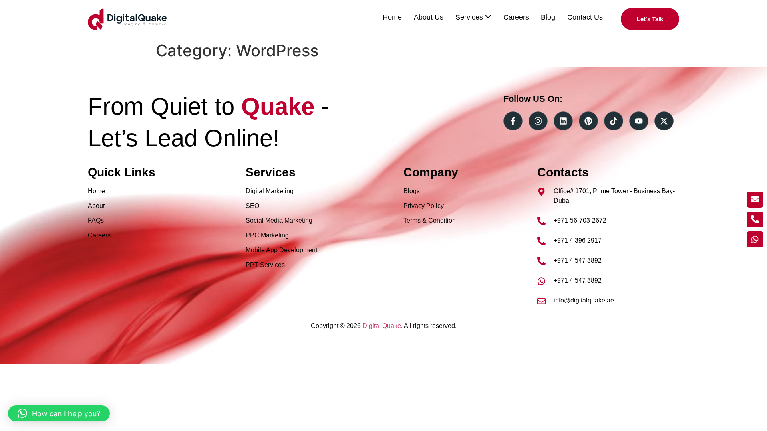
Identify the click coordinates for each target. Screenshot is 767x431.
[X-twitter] (664, 120)
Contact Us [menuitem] (585, 17)
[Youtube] (638, 120)
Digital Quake (381, 325)
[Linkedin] (563, 120)
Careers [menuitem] (516, 17)
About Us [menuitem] (428, 17)
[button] (59, 413)
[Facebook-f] (513, 120)
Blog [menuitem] (548, 17)
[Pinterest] (588, 120)
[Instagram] (538, 120)
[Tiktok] (613, 120)
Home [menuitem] (392, 17)
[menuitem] (473, 17)
